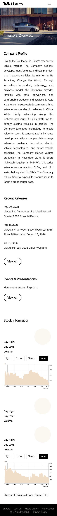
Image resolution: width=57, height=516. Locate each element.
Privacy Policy (40, 512)
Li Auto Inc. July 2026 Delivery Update (25, 247)
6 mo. (19, 358)
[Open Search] (49, 4)
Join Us (17, 508)
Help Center (48, 508)
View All (12, 261)
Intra (43, 358)
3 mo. (31, 358)
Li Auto (6, 508)
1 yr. (8, 358)
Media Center (31, 508)
